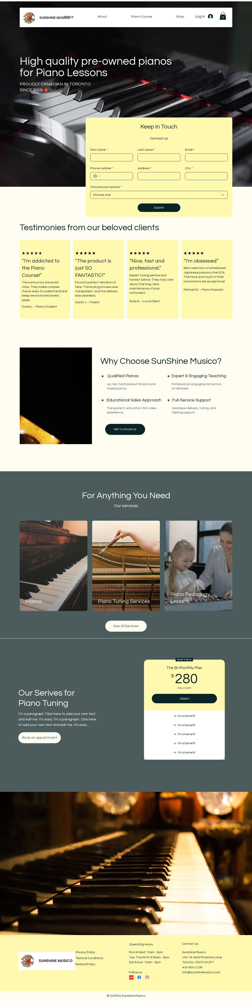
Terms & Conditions (89, 958)
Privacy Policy (85, 952)
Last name (146, 149)
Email (190, 149)
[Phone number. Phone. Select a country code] (97, 176)
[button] (223, 16)
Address (145, 168)
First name (98, 149)
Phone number (101, 168)
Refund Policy (85, 964)
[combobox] (159, 195)
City (189, 168)
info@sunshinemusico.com (201, 972)
